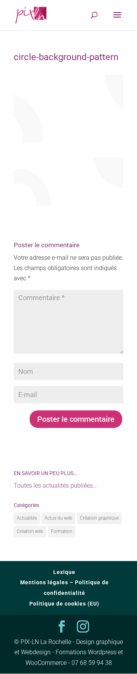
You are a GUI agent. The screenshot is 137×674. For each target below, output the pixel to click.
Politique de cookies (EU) (64, 604)
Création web (30, 531)
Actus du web (58, 518)
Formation (61, 531)
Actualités (27, 518)
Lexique (64, 572)
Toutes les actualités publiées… (55, 485)
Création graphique (99, 518)
